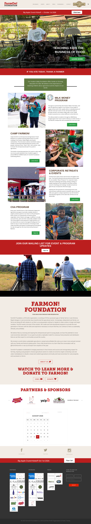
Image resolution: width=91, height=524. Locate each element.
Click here (76, 12)
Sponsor (10, 55)
